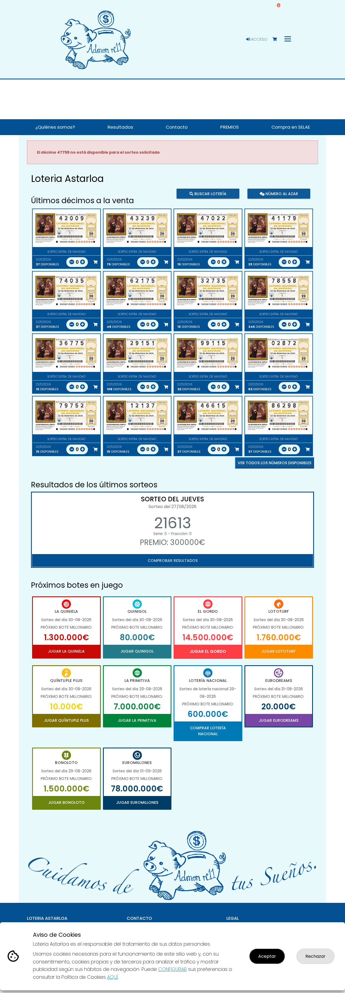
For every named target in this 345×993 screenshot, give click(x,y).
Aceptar (267, 956)
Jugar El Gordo (207, 651)
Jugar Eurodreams (278, 720)
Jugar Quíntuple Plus (66, 720)
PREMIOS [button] (229, 127)
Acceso (258, 39)
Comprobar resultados (173, 560)
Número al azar (281, 193)
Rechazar (315, 956)
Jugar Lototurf (278, 651)
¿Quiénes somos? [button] (55, 127)
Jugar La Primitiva (137, 720)
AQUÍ (112, 977)
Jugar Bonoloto (66, 802)
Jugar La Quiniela (66, 651)
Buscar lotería (209, 193)
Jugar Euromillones (137, 802)
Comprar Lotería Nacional (208, 731)
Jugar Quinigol (137, 651)
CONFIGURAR (172, 969)
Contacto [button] (177, 127)
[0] (277, 39)
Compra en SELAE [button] (290, 127)
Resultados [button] (120, 127)
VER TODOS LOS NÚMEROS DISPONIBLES (274, 463)
